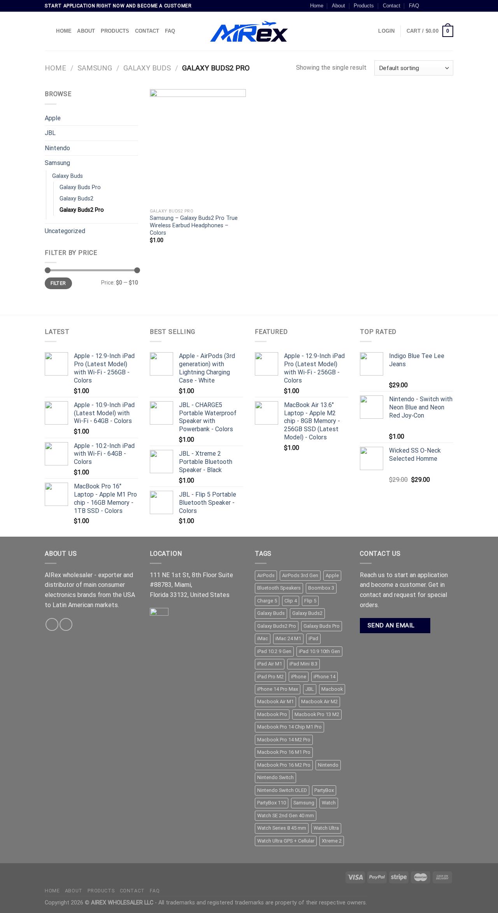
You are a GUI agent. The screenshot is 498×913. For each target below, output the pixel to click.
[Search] (48, 31)
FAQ (414, 6)
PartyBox (324, 790)
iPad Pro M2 (270, 676)
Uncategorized (65, 231)
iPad (313, 638)
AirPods (266, 575)
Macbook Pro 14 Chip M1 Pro (289, 727)
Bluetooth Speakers (279, 588)
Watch (329, 803)
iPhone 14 (324, 676)
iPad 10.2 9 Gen (274, 651)
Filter (58, 283)
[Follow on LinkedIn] (66, 624)
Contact (391, 6)
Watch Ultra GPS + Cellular (285, 841)
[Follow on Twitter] (442, 6)
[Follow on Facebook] (427, 6)
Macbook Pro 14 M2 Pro (283, 740)
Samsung (94, 68)
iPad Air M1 (269, 664)
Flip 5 (310, 601)
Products (364, 6)
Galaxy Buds (147, 68)
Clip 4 (290, 601)
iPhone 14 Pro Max (277, 689)
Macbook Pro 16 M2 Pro (283, 765)
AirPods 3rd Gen (300, 575)
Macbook (332, 689)
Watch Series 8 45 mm (281, 828)
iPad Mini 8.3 (303, 664)
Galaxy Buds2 (76, 198)
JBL (50, 133)
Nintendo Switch (275, 777)
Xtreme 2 (332, 841)
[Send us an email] (449, 6)
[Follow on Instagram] (434, 6)
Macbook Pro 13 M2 (317, 714)
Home (316, 6)
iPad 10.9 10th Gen (319, 651)
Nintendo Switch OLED (282, 790)
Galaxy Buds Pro (80, 187)
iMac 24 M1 (288, 638)
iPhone (298, 676)
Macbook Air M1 (275, 701)
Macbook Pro (272, 714)
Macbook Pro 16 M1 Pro (283, 752)
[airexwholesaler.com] (249, 31)
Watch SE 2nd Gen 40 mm (285, 815)
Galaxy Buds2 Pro (82, 210)
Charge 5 (267, 601)
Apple (53, 118)
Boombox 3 (321, 588)
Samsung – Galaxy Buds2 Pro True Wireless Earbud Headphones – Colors (194, 225)
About (338, 6)
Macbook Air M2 (319, 701)
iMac (262, 638)
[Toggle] (135, 118)
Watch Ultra (326, 828)
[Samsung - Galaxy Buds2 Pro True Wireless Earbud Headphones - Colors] (198, 146)
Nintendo (57, 148)
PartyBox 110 (271, 803)
